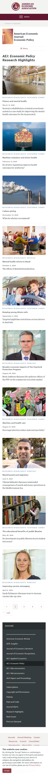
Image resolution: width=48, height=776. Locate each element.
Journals (9, 626)
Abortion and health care (14, 423)
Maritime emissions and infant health (19, 157)
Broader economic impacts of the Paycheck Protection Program (22, 368)
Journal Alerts (12, 707)
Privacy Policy (34, 765)
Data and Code (12, 702)
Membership (14, 745)
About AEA (27, 745)
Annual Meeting (24, 737)
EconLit (23, 741)
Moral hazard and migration (15, 475)
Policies (9, 697)
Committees (34, 741)
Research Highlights (15, 712)
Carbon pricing (9, 211)
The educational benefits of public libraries (22, 531)
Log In (36, 745)
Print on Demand (13, 721)
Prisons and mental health (14, 101)
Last (8, 613)
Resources (13, 741)
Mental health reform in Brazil (16, 261)
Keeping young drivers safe (15, 312)
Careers (37, 737)
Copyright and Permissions (18, 692)
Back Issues (11, 717)
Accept (6, 771)
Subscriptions (12, 687)
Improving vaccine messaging (16, 586)
